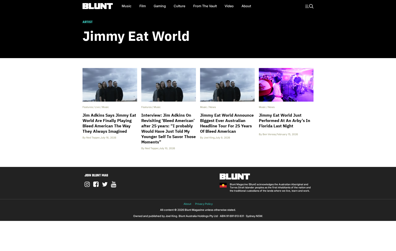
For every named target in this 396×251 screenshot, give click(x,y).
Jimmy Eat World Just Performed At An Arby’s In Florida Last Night (284, 120)
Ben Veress (269, 134)
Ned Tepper (93, 137)
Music (126, 6)
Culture (179, 6)
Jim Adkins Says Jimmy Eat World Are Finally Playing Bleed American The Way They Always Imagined (109, 123)
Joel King (209, 137)
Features (87, 107)
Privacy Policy (204, 203)
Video (229, 6)
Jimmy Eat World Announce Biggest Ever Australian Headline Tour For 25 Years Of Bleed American (227, 123)
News (212, 107)
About (246, 6)
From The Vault (205, 6)
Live (97, 107)
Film (142, 6)
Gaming (160, 6)
